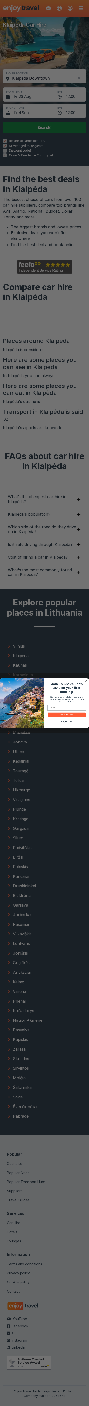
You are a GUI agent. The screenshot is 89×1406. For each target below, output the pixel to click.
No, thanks (66, 722)
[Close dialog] (86, 681)
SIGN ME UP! (67, 715)
